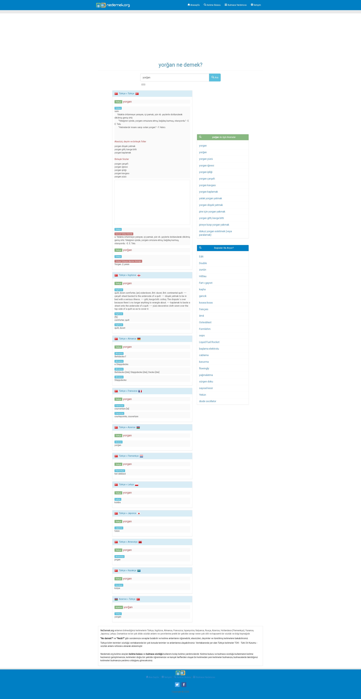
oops (202, 335)
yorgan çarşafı (207, 178)
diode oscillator (207, 401)
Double (203, 263)
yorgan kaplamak (208, 191)
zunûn (202, 269)
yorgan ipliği (205, 171)
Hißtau (202, 276)
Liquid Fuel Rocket (209, 342)
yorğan (203, 152)
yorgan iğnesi (206, 165)
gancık (202, 295)
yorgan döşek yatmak (211, 204)
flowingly (204, 368)
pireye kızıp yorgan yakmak (214, 224)
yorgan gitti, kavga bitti (211, 218)
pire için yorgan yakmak (212, 211)
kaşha (202, 289)
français (203, 309)
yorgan (203, 145)
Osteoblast (205, 322)
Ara (216, 77)
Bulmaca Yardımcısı (237, 5)
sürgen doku (206, 381)
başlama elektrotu (209, 348)
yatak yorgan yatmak (210, 198)
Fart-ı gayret (205, 282)
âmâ (201, 315)
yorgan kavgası (207, 185)
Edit (201, 256)
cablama (204, 355)
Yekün (202, 394)
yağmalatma (206, 375)
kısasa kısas (206, 302)
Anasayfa (195, 5)
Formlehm (205, 328)
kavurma (204, 361)
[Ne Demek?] (114, 5)
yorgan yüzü (206, 158)
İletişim (257, 5)
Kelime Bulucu (213, 5)
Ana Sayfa (153, 677)
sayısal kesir (206, 388)
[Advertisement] (180, 39)
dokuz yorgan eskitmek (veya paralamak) (215, 233)
